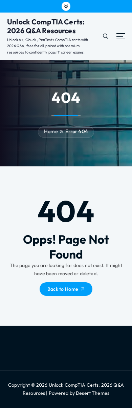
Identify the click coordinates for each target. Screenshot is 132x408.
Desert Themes (92, 393)
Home (51, 131)
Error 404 (76, 131)
